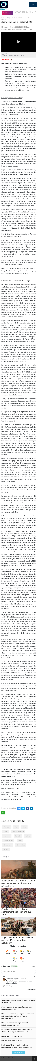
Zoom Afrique (18, 17)
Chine (24, 827)
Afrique (9, 17)
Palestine (6, 827)
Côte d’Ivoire (7, 845)
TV (33, 4)
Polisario (17, 836)
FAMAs (6, 849)
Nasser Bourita (8, 840)
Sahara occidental (18, 831)
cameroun (7, 836)
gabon (20, 840)
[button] (18, 42)
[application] (18, 42)
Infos (2, 17)
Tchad (5, 831)
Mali (16, 827)
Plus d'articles (18, 1052)
